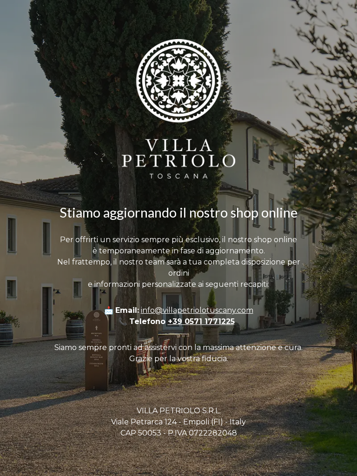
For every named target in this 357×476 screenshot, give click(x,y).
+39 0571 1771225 (201, 321)
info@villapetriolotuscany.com (197, 310)
